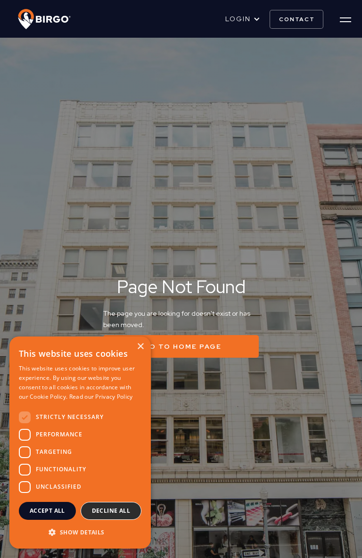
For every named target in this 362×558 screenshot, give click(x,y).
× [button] (140, 346)
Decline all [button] (111, 511)
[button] (243, 19)
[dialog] (80, 442)
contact (297, 19)
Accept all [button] (47, 511)
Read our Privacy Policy (101, 397)
